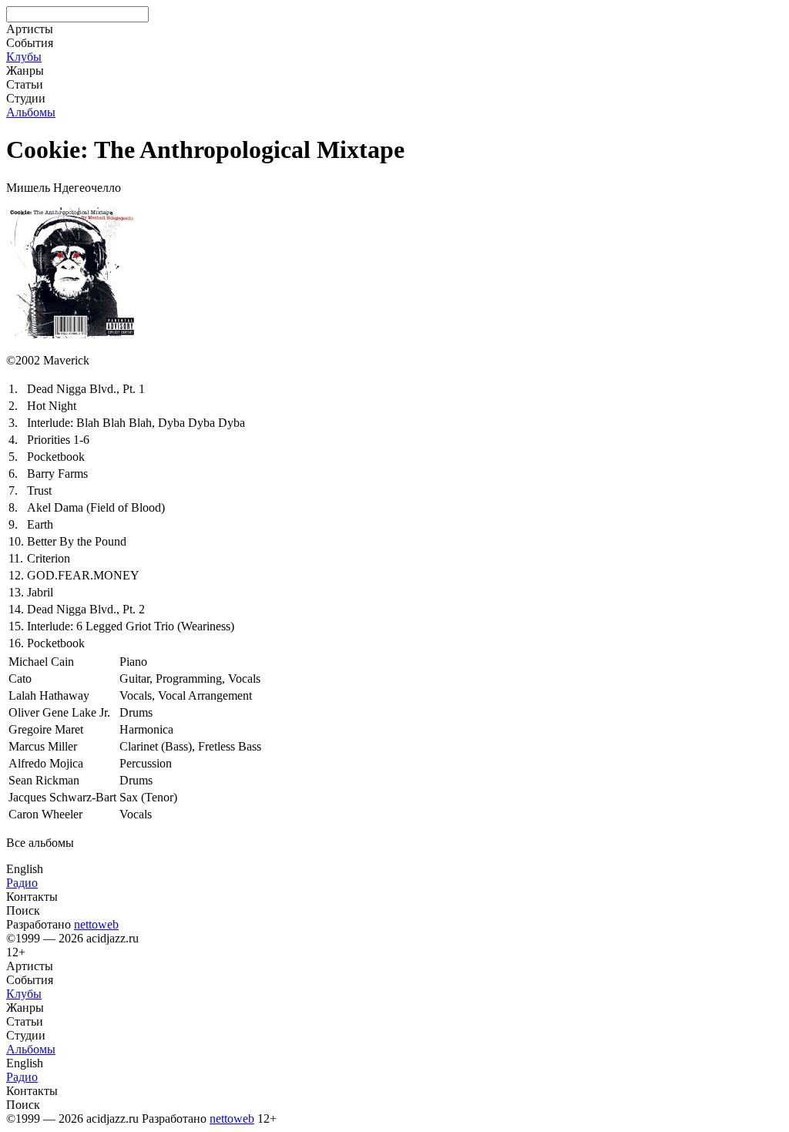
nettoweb (96, 924)
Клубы (24, 56)
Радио (22, 882)
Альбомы (30, 112)
